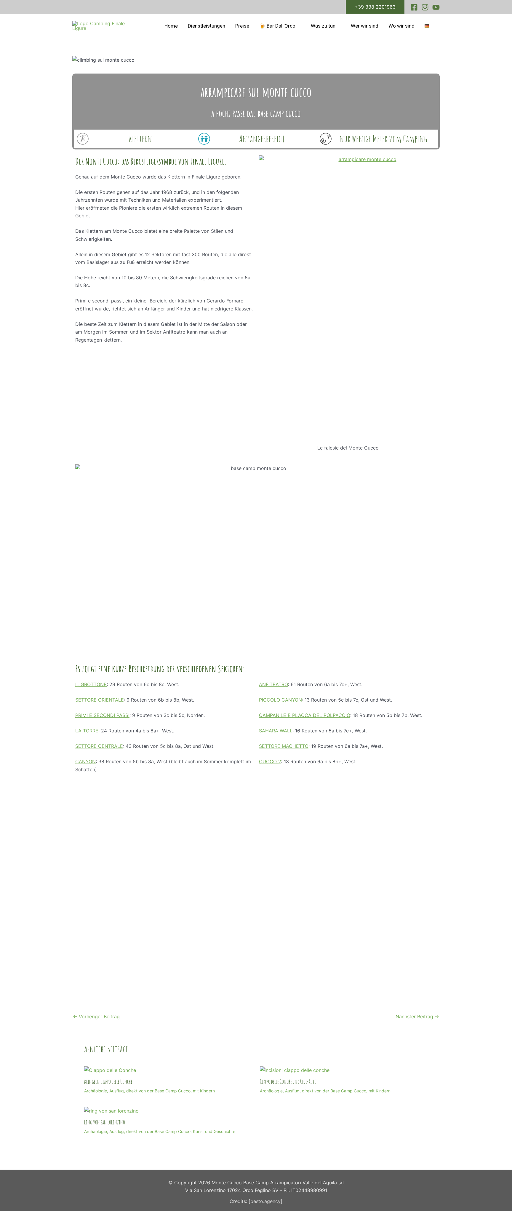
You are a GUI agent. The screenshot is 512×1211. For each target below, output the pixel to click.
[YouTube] (436, 7)
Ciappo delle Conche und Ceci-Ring (288, 1081)
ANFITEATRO (273, 684)
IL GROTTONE (91, 684)
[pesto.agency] (265, 1201)
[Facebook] (414, 7)
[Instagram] (425, 7)
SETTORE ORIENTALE (99, 700)
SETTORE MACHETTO (283, 746)
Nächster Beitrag (417, 1016)
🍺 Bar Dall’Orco (277, 26)
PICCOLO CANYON (280, 700)
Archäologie (95, 1090)
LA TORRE (86, 731)
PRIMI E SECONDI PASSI (102, 715)
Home (171, 26)
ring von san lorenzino (104, 1122)
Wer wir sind (364, 26)
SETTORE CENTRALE (99, 746)
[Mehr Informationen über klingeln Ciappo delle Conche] (110, 1070)
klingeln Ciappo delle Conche (108, 1081)
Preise (242, 26)
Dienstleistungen (206, 26)
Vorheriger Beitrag (96, 1016)
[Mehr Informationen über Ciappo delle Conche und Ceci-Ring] (294, 1070)
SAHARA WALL (275, 731)
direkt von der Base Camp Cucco (158, 1090)
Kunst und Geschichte (214, 1131)
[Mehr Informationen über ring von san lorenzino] (111, 1110)
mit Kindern (204, 1090)
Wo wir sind (401, 26)
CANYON (85, 761)
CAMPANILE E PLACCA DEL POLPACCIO (304, 715)
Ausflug (116, 1090)
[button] (375, 7)
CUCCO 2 (270, 761)
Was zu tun (323, 26)
